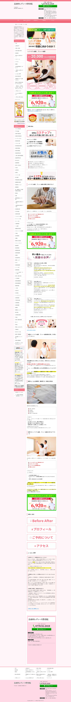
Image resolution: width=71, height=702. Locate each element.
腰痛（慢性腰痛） (18, 334)
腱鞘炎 (16, 307)
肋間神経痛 (17, 269)
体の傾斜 (16, 177)
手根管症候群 (17, 300)
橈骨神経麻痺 (17, 252)
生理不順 (16, 170)
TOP (18, 20)
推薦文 (16, 671)
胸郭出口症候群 (18, 240)
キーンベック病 (18, 218)
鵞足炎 (16, 193)
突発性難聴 (17, 305)
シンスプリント (18, 295)
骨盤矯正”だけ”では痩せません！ (19, 79)
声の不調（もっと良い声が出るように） (19, 343)
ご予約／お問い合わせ (40, 677)
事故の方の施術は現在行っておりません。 (19, 83)
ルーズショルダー (18, 138)
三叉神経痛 (17, 278)
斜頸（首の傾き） (18, 165)
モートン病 (17, 221)
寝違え (16, 324)
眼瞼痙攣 (16, 245)
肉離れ (16, 238)
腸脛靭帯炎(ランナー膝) (19, 199)
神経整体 (44, 20)
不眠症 (16, 233)
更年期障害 (17, 235)
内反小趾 (16, 290)
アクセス (52, 20)
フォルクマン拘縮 (18, 216)
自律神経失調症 (18, 314)
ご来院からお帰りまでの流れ (19, 71)
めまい (16, 262)
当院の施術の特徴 (18, 50)
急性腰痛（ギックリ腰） (18, 337)
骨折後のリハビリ (18, 184)
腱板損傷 (16, 187)
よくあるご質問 (18, 73)
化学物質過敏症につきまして (19, 67)
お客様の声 (35, 20)
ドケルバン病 (17, 143)
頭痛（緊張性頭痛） (18, 319)
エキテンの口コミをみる (31, 330)
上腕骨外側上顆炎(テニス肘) (19, 206)
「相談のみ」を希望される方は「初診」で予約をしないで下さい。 (19, 87)
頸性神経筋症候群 (18, 145)
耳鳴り (16, 317)
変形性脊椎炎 (17, 150)
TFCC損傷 (17, 131)
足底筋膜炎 (17, 302)
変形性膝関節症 (18, 283)
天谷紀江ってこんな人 (19, 392)
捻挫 (16, 195)
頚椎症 (16, 255)
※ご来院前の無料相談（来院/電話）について (19, 395)
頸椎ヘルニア (17, 260)
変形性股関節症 (18, 280)
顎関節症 (16, 329)
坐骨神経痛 (17, 297)
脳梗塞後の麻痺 (18, 182)
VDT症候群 (17, 211)
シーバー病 (17, 267)
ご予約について (18, 90)
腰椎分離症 (17, 285)
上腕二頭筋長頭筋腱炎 (19, 155)
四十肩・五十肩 (18, 331)
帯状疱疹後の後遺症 (18, 179)
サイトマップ (17, 99)
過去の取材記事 (18, 76)
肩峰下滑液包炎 (18, 133)
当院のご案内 (17, 48)
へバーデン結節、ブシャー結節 (19, 273)
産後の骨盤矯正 (18, 340)
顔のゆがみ (17, 160)
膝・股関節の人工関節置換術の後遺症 (19, 190)
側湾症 (16, 172)
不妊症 (16, 167)
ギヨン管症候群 (18, 128)
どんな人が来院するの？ (18, 94)
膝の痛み (16, 312)
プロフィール (17, 59)
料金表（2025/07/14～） (26, 21)
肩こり (16, 322)
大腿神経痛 (17, 223)
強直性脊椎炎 (17, 148)
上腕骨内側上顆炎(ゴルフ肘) (19, 202)
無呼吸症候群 (17, 250)
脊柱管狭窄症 (17, 257)
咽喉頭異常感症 (18, 228)
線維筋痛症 (17, 162)
